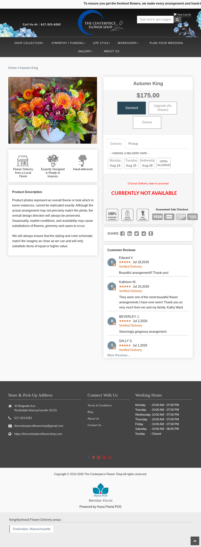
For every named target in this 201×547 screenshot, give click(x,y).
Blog (90, 411)
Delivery (116, 143)
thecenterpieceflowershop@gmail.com (38, 425)
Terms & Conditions (100, 405)
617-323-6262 (51, 24)
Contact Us (94, 425)
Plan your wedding (166, 43)
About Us (111, 51)
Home (12, 68)
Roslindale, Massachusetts (31, 529)
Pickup (133, 143)
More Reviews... (118, 355)
